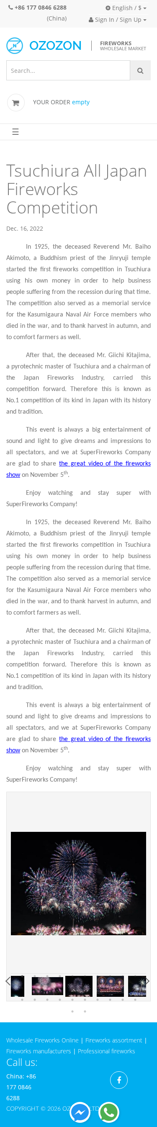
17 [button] (97, 988)
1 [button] (22, 976)
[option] (78, 883)
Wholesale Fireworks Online (42, 1040)
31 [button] (72, 1011)
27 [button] (97, 1000)
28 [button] (110, 1000)
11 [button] (22, 988)
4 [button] (60, 976)
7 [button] (97, 976)
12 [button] (35, 988)
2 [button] (35, 976)
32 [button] (85, 1011)
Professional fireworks (106, 1051)
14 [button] (60, 988)
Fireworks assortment (113, 1040)
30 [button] (135, 1000)
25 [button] (72, 1000)
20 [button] (135, 988)
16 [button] (85, 988)
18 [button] (110, 988)
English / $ (126, 8)
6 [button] (85, 976)
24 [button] (60, 1000)
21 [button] (22, 1000)
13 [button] (47, 988)
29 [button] (122, 1000)
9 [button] (122, 976)
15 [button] (72, 988)
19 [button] (122, 988)
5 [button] (72, 976)
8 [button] (110, 976)
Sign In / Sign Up (117, 19)
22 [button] (35, 1000)
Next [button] (146, 981)
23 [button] (47, 1000)
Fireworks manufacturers (38, 1051)
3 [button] (47, 976)
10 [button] (135, 976)
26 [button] (85, 1000)
